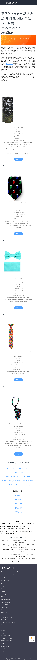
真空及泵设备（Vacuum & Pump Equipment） (18, 481)
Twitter (3, 523)
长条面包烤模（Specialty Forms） (18, 476)
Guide (2, 628)
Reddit (8, 523)
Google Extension (6, 620)
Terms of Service (5, 609)
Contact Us (4, 612)
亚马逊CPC (18, 512)
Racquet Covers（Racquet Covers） (18, 468)
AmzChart (9, 64)
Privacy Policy (4, 607)
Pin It (34, 523)
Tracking (3, 594)
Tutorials (3, 630)
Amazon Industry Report (7, 640)
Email (18, 523)
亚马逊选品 (18, 495)
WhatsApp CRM (5, 646)
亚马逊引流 (18, 508)
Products (3, 584)
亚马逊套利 (18, 499)
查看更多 (18, 159)
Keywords (4, 586)
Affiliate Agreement (6, 602)
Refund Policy (4, 604)
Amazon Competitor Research (9, 622)
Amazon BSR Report (6, 638)
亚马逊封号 (18, 504)
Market (3, 591)
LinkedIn (29, 523)
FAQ (2, 614)
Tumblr (14, 523)
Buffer (23, 523)
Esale (2, 651)
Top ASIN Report (5, 635)
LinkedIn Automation (6, 649)
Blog (2, 633)
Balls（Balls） (18, 472)
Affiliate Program (5, 599)
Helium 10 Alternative (6, 617)
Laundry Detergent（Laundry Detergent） (18, 485)
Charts (3, 589)
